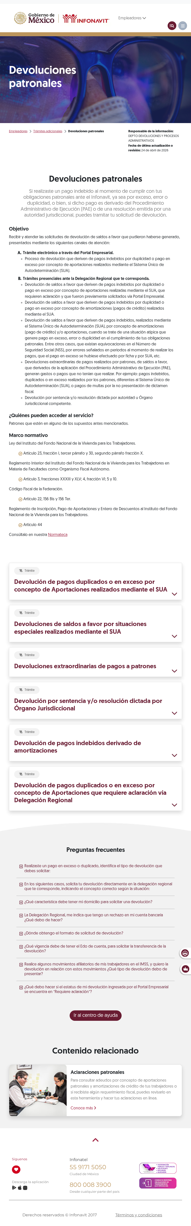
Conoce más (82, 1108)
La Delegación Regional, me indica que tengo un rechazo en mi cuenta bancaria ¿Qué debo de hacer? (93, 917)
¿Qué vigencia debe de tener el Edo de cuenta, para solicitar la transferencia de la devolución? (95, 949)
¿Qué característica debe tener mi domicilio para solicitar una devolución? (88, 902)
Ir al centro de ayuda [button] (96, 1015)
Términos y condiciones (138, 1215)
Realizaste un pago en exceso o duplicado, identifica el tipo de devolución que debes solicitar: (93, 868)
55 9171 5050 (88, 1167)
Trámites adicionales (47, 131)
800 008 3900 (90, 1184)
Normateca (57, 535)
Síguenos (19, 1159)
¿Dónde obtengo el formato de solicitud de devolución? (73, 933)
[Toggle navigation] (172, 25)
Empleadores (130, 18)
